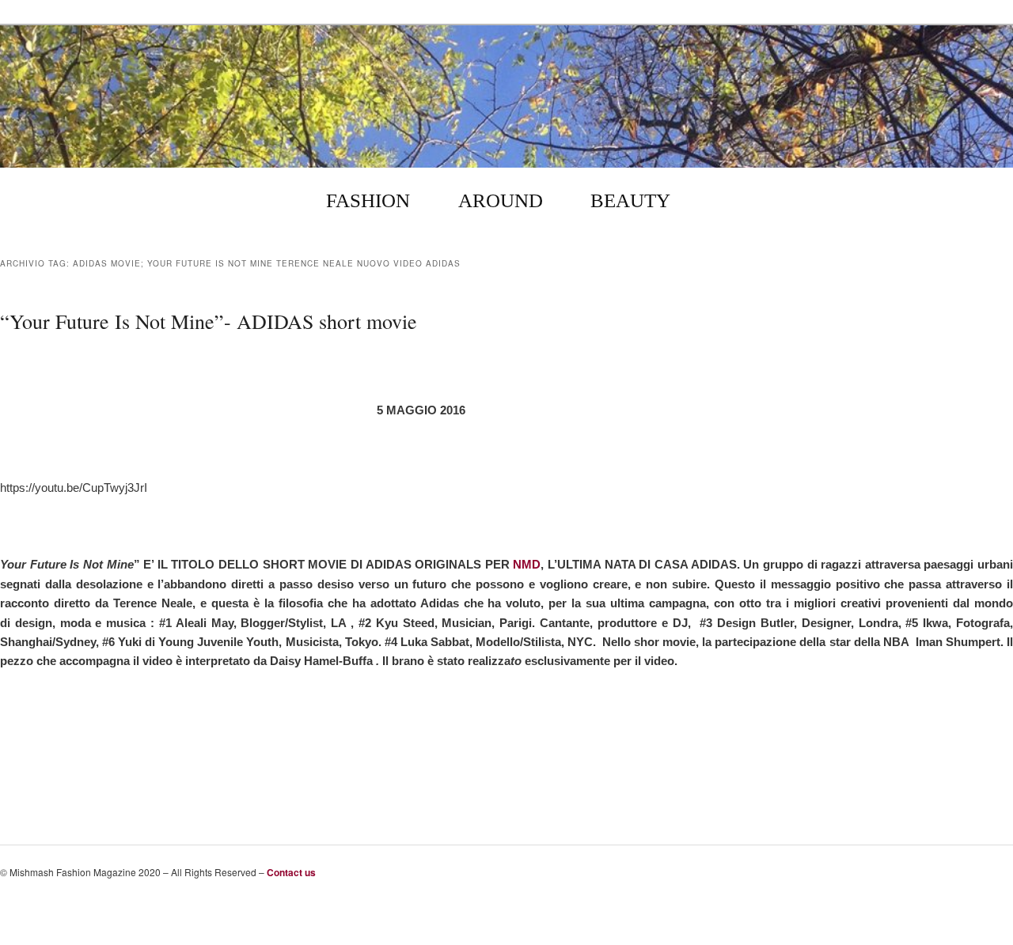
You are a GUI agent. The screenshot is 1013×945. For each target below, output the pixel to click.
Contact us (291, 872)
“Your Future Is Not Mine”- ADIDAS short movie (208, 321)
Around (500, 200)
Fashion (368, 200)
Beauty (630, 200)
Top (969, 906)
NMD (527, 564)
